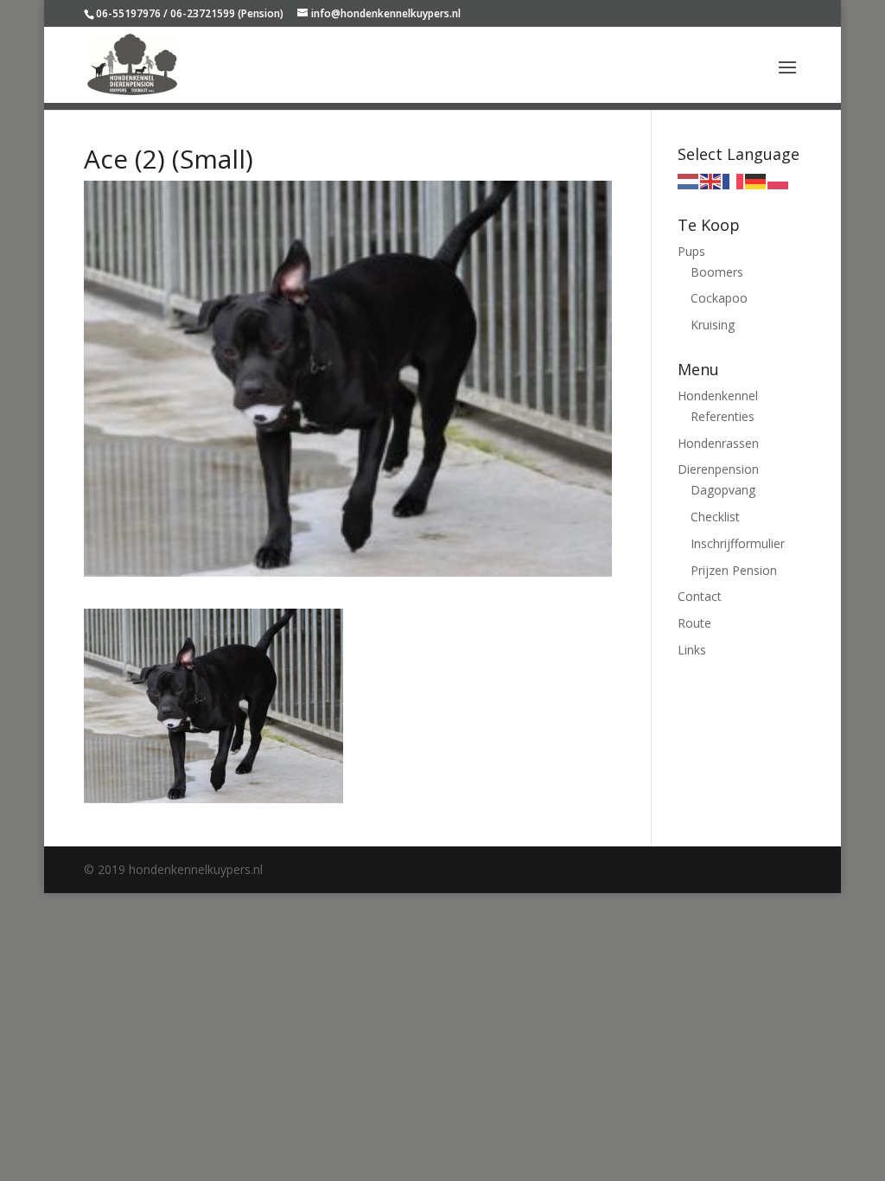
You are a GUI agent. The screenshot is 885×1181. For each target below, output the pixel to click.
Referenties (722, 416)
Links (692, 650)
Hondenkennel (718, 395)
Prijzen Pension (734, 570)
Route (694, 623)
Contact (700, 596)
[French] (734, 180)
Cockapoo (719, 298)
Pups (691, 251)
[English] (711, 180)
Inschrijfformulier (738, 543)
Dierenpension (718, 469)
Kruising (713, 324)
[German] (756, 180)
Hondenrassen (718, 443)
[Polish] (778, 180)
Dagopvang (723, 490)
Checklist (715, 516)
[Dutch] (689, 180)
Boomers (717, 272)
